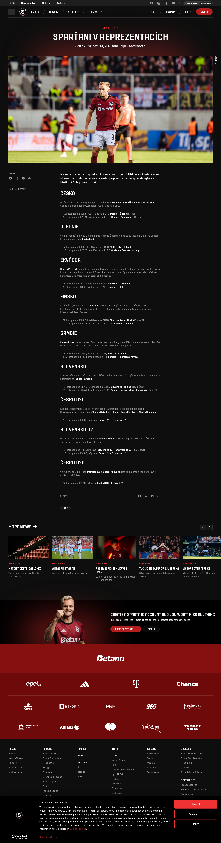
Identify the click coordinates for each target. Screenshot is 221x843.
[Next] (210, 527)
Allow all (196, 804)
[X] (166, 3)
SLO (45, 786)
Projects (151, 762)
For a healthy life (189, 784)
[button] (35, 11)
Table (80, 776)
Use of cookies (77, 828)
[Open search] (153, 12)
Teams (150, 758)
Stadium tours (15, 772)
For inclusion (187, 794)
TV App (46, 767)
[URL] (29, 178)
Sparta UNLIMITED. (52, 753)
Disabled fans (15, 767)
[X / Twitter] (17, 178)
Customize (194, 814)
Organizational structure (124, 769)
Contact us (117, 788)
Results (81, 771)
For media (116, 783)
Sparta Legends (50, 781)
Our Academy (153, 753)
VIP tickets (13, 762)
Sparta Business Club (191, 753)
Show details (46, 837)
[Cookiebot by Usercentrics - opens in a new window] (19, 837)
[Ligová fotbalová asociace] (11, 3)
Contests (47, 772)
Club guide (117, 793)
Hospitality (186, 762)
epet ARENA (117, 774)
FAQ (114, 765)
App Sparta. (48, 762)
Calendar (81, 767)
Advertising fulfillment (192, 772)
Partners (185, 767)
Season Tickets (15, 758)
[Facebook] (151, 3)
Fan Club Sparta (50, 790)
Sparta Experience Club (192, 758)
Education (151, 767)
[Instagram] (159, 3)
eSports (47, 795)
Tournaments (153, 772)
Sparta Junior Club (52, 758)
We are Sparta (119, 760)
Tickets (11, 753)
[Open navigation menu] (11, 12)
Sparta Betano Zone (52, 776)
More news (20, 526)
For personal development (193, 789)
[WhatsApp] (23, 178)
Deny (196, 824)
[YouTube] (173, 3)
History (115, 779)
